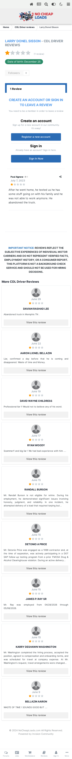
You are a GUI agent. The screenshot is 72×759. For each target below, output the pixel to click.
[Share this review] (60, 176)
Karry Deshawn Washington (36, 646)
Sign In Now (36, 158)
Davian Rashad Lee (36, 308)
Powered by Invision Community (36, 734)
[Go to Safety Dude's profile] (36, 473)
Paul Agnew (17, 176)
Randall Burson (36, 489)
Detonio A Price (36, 544)
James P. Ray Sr (36, 599)
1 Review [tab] (16, 88)
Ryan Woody (36, 445)
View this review (36, 322)
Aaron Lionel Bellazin (36, 353)
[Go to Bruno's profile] (36, 292)
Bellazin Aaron (36, 701)
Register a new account (36, 136)
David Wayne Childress (36, 400)
